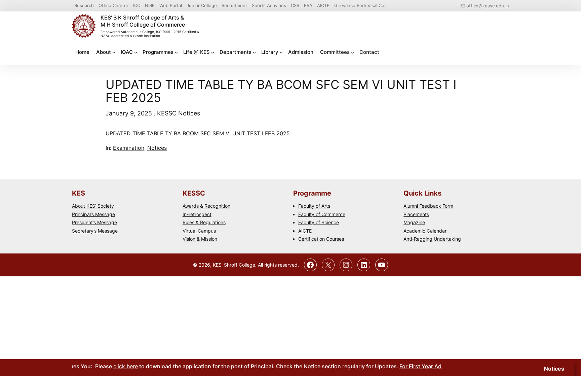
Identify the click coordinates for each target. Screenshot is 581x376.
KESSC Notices (178, 113)
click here (119, 366)
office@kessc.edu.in (487, 5)
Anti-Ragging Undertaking (432, 239)
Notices (157, 147)
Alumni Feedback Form (428, 206)
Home (82, 52)
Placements (416, 214)
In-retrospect (197, 214)
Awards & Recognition (206, 206)
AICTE (305, 231)
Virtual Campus (199, 231)
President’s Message (94, 222)
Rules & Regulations (204, 222)
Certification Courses (321, 239)
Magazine (414, 222)
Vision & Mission (200, 239)
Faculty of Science (318, 222)
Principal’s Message (93, 214)
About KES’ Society (93, 206)
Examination (128, 147)
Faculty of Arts (314, 206)
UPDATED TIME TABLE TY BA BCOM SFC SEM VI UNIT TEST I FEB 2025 (198, 133)
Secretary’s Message (95, 231)
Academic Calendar (425, 231)
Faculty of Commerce (321, 214)
